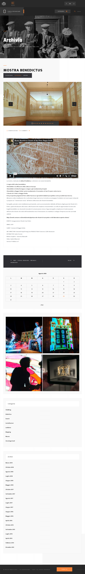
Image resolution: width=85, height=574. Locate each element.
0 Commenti (24, 131)
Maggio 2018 (9, 485)
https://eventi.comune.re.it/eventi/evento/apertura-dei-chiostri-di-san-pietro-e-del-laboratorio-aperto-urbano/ (38, 217)
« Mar (42, 305)
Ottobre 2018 (10, 467)
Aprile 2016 (9, 521)
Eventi (8, 419)
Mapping (8, 432)
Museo (26, 75)
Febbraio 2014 (10, 543)
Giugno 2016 (9, 512)
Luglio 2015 (9, 534)
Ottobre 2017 (10, 489)
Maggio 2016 (9, 516)
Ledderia (8, 428)
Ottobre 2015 (10, 525)
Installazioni (10, 423)
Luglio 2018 (9, 476)
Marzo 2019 (9, 463)
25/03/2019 (9, 75)
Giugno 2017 (9, 507)
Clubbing (8, 410)
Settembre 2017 (10, 494)
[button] (11, 104)
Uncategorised (10, 441)
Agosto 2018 (9, 472)
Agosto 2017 (9, 498)
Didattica (8, 414)
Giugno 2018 (9, 481)
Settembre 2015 (10, 529)
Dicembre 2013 (10, 547)
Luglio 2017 (9, 503)
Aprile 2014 (9, 538)
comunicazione (13, 131)
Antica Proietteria (26, 181)
